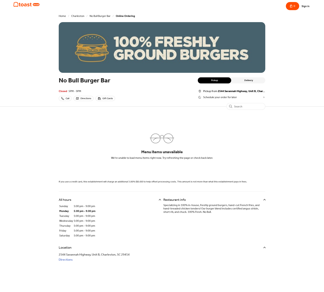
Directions (66, 259)
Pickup (214, 80)
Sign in (305, 6)
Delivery (248, 80)
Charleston (77, 16)
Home (62, 16)
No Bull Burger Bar (100, 16)
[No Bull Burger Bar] (26, 4)
